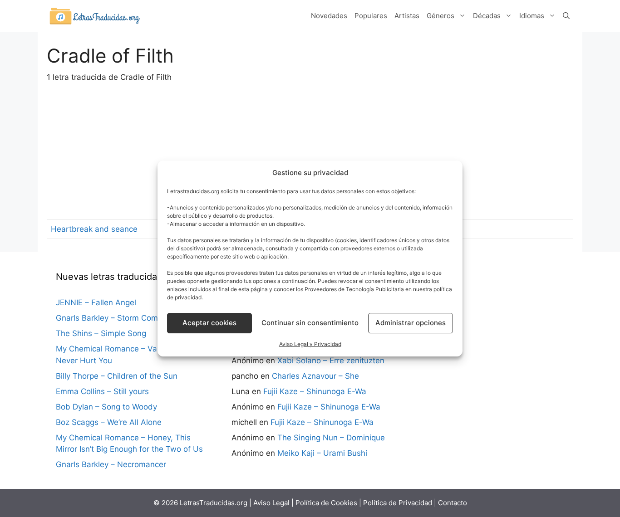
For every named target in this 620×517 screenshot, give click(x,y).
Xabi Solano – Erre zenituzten (330, 360)
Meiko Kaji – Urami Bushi (322, 453)
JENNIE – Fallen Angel (96, 302)
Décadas (487, 15)
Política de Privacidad (397, 502)
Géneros (440, 15)
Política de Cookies (326, 502)
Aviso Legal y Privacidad (310, 344)
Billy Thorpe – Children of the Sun (116, 375)
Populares (370, 15)
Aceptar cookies (209, 322)
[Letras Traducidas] (94, 15)
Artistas (406, 15)
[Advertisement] (310, 151)
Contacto (452, 502)
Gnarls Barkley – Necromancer (111, 464)
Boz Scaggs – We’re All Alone (109, 422)
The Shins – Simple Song (101, 333)
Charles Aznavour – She (315, 375)
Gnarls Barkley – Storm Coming (112, 317)
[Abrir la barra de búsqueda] (566, 15)
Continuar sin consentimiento (310, 322)
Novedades (329, 15)
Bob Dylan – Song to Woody (106, 406)
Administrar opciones (410, 322)
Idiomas (531, 15)
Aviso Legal (271, 502)
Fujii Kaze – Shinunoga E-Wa (314, 391)
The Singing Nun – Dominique (331, 437)
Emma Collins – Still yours (102, 391)
